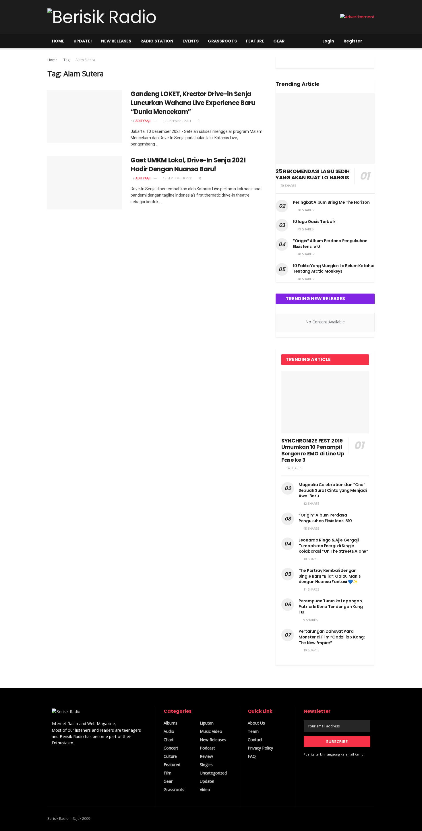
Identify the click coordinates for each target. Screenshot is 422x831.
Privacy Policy (260, 748)
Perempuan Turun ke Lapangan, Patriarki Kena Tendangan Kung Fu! (331, 606)
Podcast (207, 748)
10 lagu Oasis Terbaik (314, 221)
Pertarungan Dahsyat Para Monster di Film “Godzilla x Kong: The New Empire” (332, 636)
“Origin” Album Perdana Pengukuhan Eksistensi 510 (330, 243)
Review (206, 756)
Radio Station (156, 41)
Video (205, 789)
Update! (82, 41)
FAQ (252, 756)
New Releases (116, 41)
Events (191, 41)
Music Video (211, 731)
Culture (170, 756)
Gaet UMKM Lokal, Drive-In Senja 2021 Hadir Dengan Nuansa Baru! (188, 165)
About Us (256, 723)
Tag (66, 59)
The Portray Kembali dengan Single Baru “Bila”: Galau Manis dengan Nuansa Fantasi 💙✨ (330, 576)
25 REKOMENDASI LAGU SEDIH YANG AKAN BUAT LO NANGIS (313, 174)
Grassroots (222, 41)
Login (328, 41)
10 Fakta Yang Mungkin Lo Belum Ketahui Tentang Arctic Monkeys (333, 268)
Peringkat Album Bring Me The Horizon (331, 202)
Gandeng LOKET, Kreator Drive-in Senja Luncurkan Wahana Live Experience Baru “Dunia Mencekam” (193, 103)
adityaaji (142, 121)
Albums (170, 723)
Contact (255, 739)
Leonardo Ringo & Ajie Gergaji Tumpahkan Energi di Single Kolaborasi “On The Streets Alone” (333, 545)
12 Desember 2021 (176, 121)
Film (167, 773)
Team (253, 731)
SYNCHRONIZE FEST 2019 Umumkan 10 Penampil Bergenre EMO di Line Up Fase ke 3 (312, 450)
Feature (255, 41)
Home (58, 41)
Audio (169, 731)
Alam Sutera (85, 59)
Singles (206, 764)
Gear (278, 41)
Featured (172, 764)
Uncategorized (213, 773)
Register (352, 41)
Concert (171, 748)
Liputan (207, 723)
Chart (169, 739)
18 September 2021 (177, 178)
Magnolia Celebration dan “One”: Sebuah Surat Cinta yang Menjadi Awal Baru (333, 490)
